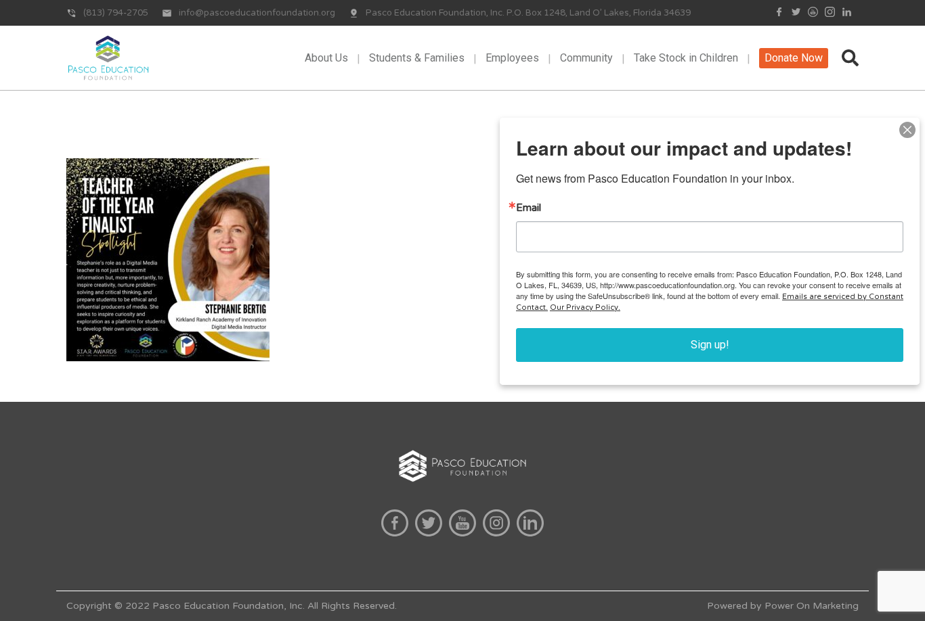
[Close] (907, 130)
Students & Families (417, 57)
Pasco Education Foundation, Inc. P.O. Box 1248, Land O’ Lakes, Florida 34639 (528, 12)
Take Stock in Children (686, 57)
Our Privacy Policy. (585, 307)
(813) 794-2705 (115, 12)
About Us (326, 57)
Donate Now (793, 57)
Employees (512, 57)
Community (586, 57)
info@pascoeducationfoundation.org (257, 12)
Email (528, 208)
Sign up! (710, 344)
